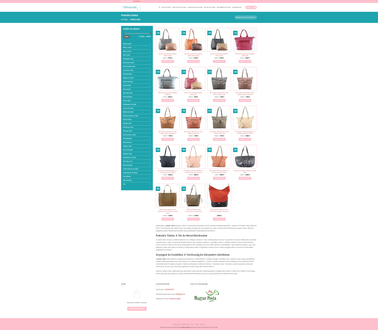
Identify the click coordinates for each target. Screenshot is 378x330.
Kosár (197, 324)
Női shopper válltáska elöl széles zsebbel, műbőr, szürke (219, 93)
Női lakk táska (127, 123)
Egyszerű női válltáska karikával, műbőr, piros (193, 93)
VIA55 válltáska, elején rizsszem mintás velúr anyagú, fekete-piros (219, 210)
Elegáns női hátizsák (194, 7)
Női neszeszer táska (129, 135)
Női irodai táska (128, 93)
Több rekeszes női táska (130, 169)
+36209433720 (136, 1)
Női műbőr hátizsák (224, 7)
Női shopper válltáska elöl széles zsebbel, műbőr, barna (193, 132)
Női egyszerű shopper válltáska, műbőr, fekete (245, 171)
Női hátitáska (127, 85)
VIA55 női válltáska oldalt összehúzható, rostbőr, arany (193, 210)
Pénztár (202, 324)
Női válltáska (127, 176)
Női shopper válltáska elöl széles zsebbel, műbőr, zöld (219, 132)
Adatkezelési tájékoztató (181, 324)
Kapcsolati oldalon (175, 299)
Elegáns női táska (128, 78)
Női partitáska (127, 180)
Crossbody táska (128, 70)
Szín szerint (126, 55)
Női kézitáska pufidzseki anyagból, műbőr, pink (245, 55)
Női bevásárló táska (129, 66)
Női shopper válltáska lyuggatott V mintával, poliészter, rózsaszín (193, 171)
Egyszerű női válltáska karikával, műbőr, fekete (219, 55)
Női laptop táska (128, 127)
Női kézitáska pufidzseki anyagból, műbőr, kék (167, 93)
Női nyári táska (127, 131)
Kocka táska (127, 100)
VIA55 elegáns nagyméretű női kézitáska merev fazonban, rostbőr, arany (168, 211)
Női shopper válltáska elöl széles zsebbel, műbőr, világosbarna (167, 132)
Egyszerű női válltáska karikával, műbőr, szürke (168, 55)
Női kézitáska (127, 119)
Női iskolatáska (127, 97)
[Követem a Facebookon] (256, 1)
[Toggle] (150, 43)
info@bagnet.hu (180, 294)
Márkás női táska (128, 112)
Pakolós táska (127, 146)
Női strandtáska (128, 150)
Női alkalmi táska (128, 59)
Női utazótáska (127, 165)
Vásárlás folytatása (137, 309)
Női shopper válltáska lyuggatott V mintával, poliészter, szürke (245, 132)
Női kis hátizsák (209, 7)
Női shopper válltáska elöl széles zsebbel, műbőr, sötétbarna (245, 93)
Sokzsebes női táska (129, 157)
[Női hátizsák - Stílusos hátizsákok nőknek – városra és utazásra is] (131, 7)
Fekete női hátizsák (179, 7)
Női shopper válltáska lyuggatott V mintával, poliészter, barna (219, 171)
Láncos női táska (128, 108)
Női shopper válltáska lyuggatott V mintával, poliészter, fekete (167, 171)
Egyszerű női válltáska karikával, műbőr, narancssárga (193, 55)
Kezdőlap (124, 19)
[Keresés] (159, 7)
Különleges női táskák (129, 104)
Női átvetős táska (128, 63)
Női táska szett (128, 161)
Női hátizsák (166, 7)
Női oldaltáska (127, 138)
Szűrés (126, 36)
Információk (236, 7)
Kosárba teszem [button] (167, 61)
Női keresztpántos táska (130, 116)
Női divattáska (127, 74)
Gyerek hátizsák (128, 81)
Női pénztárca (127, 142)
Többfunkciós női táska (130, 173)
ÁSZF (192, 324)
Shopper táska (127, 154)
